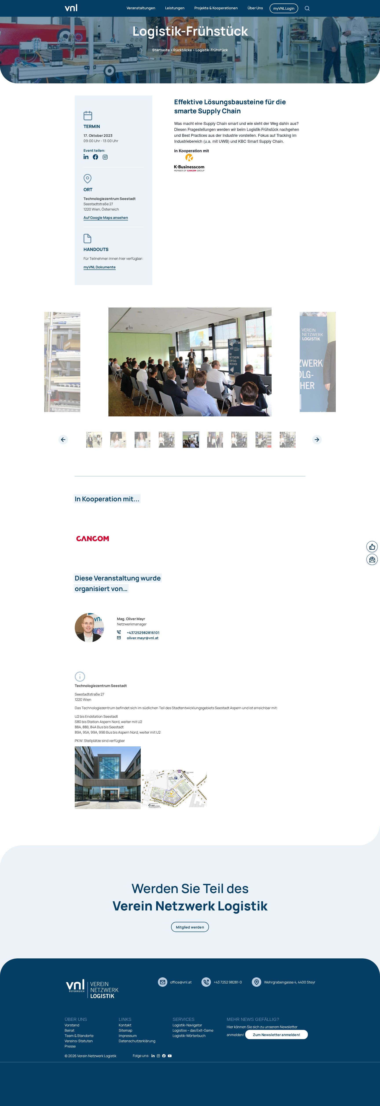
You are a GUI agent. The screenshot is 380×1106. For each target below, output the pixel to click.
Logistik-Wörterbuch (189, 1035)
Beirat (69, 1030)
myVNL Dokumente (100, 267)
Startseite (161, 50)
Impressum (128, 1035)
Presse (70, 1046)
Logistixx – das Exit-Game (193, 1030)
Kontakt (125, 1025)
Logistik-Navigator (187, 1025)
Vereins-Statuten (79, 1040)
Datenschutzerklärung (137, 1040)
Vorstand (72, 1025)
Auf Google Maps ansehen (106, 217)
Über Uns (255, 7)
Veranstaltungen (141, 7)
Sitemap (125, 1030)
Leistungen (175, 7)
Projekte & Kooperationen (216, 7)
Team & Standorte (79, 1035)
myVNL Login (283, 8)
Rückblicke (182, 50)
